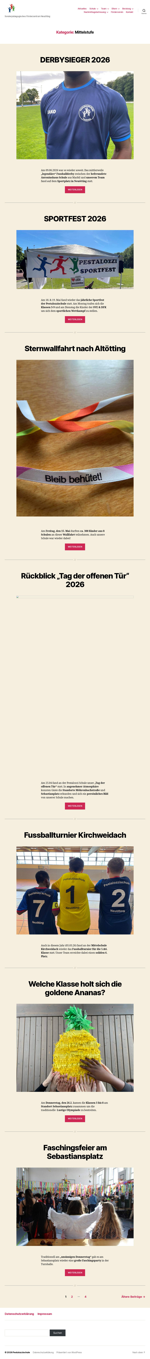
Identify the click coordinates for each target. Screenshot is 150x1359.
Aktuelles (82, 8)
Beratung (126, 8)
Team (103, 8)
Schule (93, 8)
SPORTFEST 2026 (75, 218)
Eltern (114, 8)
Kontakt (129, 12)
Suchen (57, 1332)
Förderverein (117, 12)
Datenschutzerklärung (19, 1314)
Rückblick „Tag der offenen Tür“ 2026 (75, 580)
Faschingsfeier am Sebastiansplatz (75, 1152)
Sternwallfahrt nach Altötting (75, 348)
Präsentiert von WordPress (69, 1352)
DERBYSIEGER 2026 (75, 59)
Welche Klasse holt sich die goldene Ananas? (75, 988)
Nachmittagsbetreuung (95, 12)
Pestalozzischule (21, 1352)
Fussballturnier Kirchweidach (75, 834)
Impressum (45, 1314)
